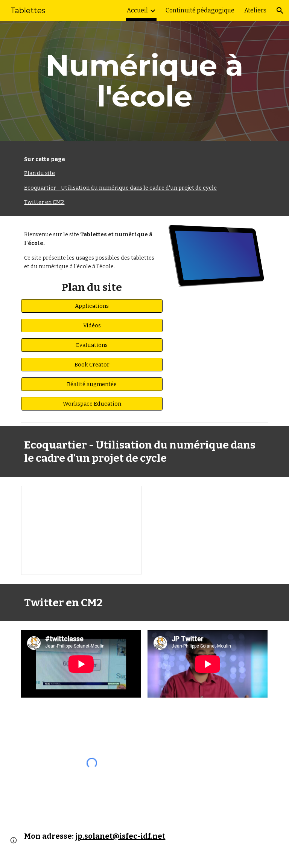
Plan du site (39, 173)
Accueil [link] (137, 10)
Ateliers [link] (255, 10)
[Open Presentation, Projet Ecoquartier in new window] (127, 495)
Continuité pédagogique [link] (200, 10)
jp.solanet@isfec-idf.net (120, 836)
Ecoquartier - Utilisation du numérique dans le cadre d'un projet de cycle (120, 187)
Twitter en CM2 (44, 202)
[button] (280, 11)
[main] (144, 81)
